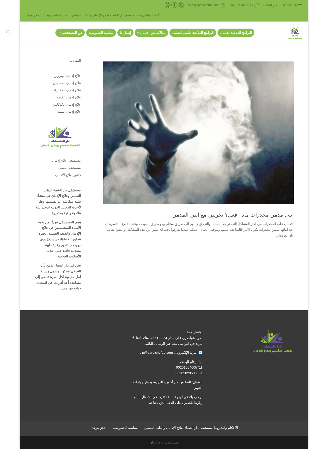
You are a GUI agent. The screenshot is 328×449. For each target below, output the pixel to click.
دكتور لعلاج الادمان (68, 175)
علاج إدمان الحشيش (67, 83)
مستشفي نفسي (69, 168)
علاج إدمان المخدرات (66, 90)
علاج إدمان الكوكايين (67, 104)
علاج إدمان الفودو (69, 97)
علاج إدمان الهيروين (67, 76)
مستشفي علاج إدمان (66, 160)
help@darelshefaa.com (155, 352)
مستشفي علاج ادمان (164, 442)
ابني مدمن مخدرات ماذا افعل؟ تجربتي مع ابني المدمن (233, 215)
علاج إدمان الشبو (69, 111)
